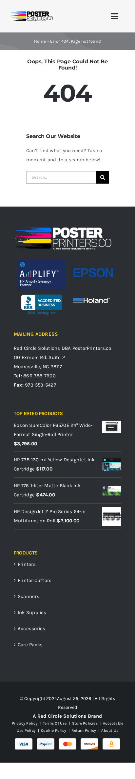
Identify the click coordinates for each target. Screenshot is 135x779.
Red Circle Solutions (37, 348)
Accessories (31, 628)
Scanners (28, 596)
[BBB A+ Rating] (41, 292)
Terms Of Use (55, 723)
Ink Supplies (32, 612)
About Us (109, 730)
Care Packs (30, 645)
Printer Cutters (34, 580)
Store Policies (85, 723)
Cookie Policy (53, 730)
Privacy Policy (25, 723)
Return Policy (83, 730)
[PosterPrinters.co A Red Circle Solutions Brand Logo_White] (63, 228)
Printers (27, 564)
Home (40, 41)
